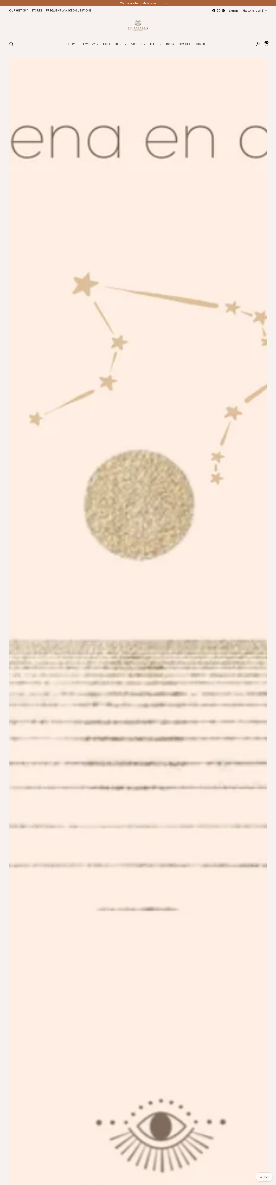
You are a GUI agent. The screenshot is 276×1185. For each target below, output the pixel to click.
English (233, 10)
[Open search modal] (11, 44)
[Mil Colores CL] (138, 25)
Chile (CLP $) (256, 10)
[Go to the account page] (257, 44)
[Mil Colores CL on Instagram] (218, 10)
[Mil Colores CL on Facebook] (213, 10)
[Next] (166, 3)
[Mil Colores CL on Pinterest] (223, 10)
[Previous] (110, 3)
